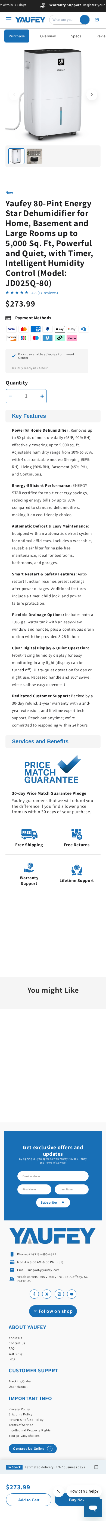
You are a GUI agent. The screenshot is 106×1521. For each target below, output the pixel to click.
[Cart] (96, 20)
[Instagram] (59, 1294)
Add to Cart (28, 1500)
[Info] (96, 1467)
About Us (15, 1338)
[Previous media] (14, 94)
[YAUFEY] (30, 20)
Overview (48, 36)
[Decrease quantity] (10, 396)
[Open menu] (8, 19)
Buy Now (77, 1500)
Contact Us (17, 1343)
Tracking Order (20, 1381)
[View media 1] (16, 156)
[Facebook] (34, 1294)
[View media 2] (34, 156)
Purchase (17, 36)
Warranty (16, 1353)
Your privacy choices (24, 1436)
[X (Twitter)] (46, 1294)
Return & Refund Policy (26, 1420)
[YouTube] (71, 1294)
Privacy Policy (19, 1409)
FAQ (12, 1348)
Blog (12, 1359)
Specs (76, 36)
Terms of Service (21, 1425)
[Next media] (91, 94)
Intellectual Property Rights (30, 1430)
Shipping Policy (21, 1414)
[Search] (85, 20)
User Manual (18, 1387)
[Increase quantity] (42, 396)
